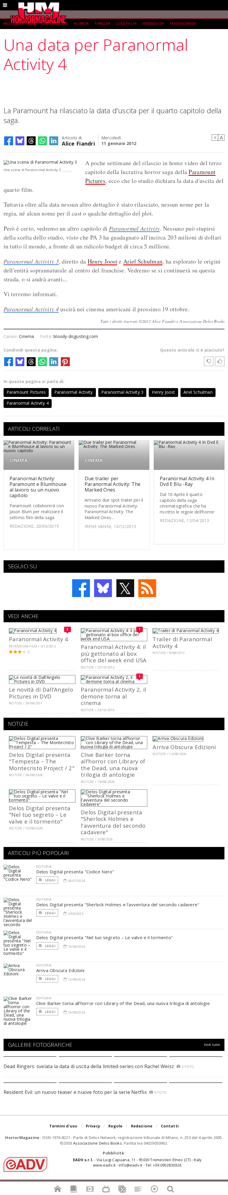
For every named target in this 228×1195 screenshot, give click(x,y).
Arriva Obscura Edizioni (184, 747)
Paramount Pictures (26, 392)
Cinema (26, 336)
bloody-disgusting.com (75, 336)
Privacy (93, 1126)
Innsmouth (153, 23)
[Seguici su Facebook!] (81, 588)
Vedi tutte (212, 1044)
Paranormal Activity (134, 228)
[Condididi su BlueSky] (20, 141)
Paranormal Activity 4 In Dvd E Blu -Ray (187, 481)
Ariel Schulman (142, 261)
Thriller (102, 23)
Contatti (170, 1126)
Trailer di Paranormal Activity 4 (182, 642)
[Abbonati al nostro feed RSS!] (147, 588)
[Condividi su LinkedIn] (54, 141)
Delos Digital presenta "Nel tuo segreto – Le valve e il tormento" (39, 814)
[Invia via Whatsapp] (42, 141)
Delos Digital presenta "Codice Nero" (75, 872)
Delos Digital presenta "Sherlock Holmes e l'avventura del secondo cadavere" (113, 822)
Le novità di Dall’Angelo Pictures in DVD (41, 693)
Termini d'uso (63, 1126)
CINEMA (18, 460)
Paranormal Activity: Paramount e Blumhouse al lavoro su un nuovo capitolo (38, 487)
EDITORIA (43, 866)
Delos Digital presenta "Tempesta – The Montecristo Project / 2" (42, 761)
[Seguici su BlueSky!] (103, 588)
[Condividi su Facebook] (9, 141)
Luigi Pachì (126, 23)
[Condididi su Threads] (31, 141)
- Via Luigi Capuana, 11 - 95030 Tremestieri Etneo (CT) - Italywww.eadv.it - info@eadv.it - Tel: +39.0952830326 (137, 1162)
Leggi (50, 880)
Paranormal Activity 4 (31, 309)
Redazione (142, 1126)
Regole (115, 1126)
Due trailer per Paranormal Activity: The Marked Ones (113, 484)
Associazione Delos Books (97, 1143)
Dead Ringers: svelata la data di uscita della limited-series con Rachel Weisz (89, 1066)
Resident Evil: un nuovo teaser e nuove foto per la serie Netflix (76, 1092)
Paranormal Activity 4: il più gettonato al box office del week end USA (113, 653)
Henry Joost (102, 261)
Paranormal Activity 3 (31, 261)
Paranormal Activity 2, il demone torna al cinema (113, 696)
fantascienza (183, 23)
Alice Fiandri (78, 143)
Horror (81, 23)
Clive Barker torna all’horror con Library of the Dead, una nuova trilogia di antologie (113, 764)
